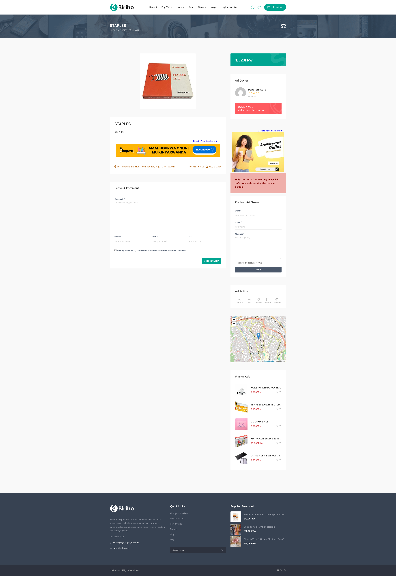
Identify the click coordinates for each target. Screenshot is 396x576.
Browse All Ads (177, 518)
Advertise (232, 7)
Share (240, 302)
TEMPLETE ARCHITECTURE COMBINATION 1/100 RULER (266, 404)
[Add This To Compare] (277, 392)
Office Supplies (135, 30)
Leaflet (258, 361)
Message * (240, 234)
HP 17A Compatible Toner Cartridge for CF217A (266, 438)
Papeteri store (257, 89)
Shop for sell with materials (259, 526)
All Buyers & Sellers (179, 513)
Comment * (119, 199)
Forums (173, 529)
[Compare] (259, 7)
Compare (277, 302)
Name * (117, 236)
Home (112, 30)
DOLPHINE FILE (259, 421)
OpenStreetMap (270, 361)
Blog (172, 534)
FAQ (172, 539)
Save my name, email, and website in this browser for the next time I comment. (152, 250)
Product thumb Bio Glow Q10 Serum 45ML (265, 514)
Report (268, 302)
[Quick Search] (283, 26)
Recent (153, 7)
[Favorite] (280, 392)
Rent (191, 7)
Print (249, 302)
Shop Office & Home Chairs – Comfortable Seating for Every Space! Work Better (265, 539)
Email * (155, 236)
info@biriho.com (121, 547)
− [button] (234, 323)
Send (258, 269)
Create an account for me (250, 262)
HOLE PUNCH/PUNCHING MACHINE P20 (266, 387)
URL (190, 236)
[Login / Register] (252, 7)
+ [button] (234, 319)
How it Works (176, 523)
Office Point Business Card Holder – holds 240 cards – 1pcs (266, 455)
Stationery (122, 30)
